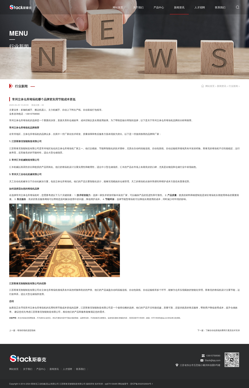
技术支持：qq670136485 (106, 383)
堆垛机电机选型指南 (26, 330)
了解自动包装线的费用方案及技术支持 (222, 330)
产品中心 (159, 7)
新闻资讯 (179, 7)
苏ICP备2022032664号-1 (141, 383)
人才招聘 (200, 7)
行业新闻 (233, 86)
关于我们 (138, 7)
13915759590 (32, 113)
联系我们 (220, 7)
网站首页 (118, 7)
